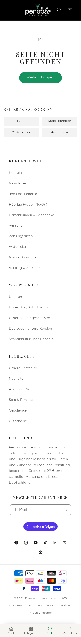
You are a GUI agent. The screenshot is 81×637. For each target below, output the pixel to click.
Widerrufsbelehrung (60, 605)
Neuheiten (17, 379)
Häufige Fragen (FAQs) (28, 205)
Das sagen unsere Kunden (30, 329)
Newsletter (18, 183)
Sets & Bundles (21, 400)
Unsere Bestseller (23, 368)
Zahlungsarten (21, 236)
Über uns (16, 297)
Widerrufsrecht (21, 247)
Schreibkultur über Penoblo (31, 339)
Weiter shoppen (40, 77)
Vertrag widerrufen (24, 268)
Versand (16, 226)
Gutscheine (18, 421)
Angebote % (19, 389)
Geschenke (18, 410)
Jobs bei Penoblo (23, 194)
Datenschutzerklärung (27, 605)
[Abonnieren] (66, 509)
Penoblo (30, 598)
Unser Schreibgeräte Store (31, 318)
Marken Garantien (23, 257)
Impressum (48, 598)
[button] (9, 10)
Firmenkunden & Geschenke (31, 215)
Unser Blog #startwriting (29, 307)
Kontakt (15, 173)
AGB (64, 598)
